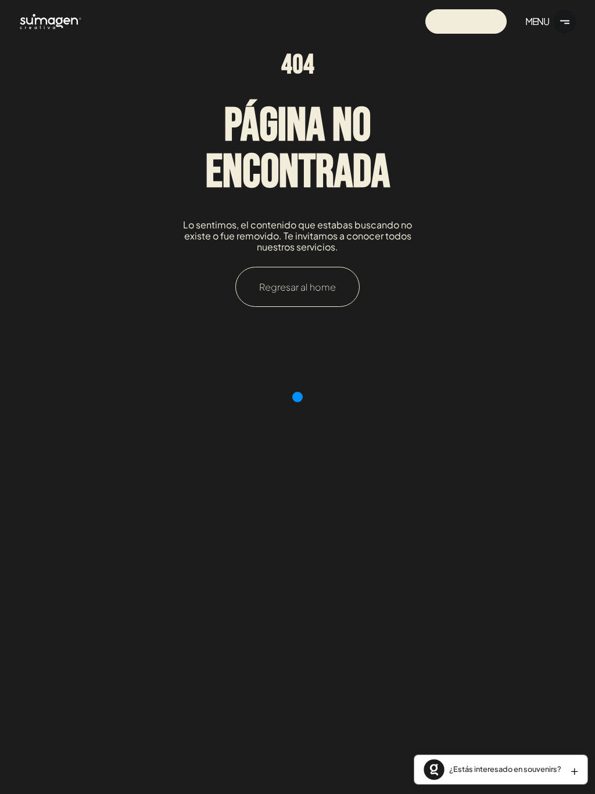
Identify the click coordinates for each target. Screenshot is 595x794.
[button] (500, 769)
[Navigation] (51, 21)
